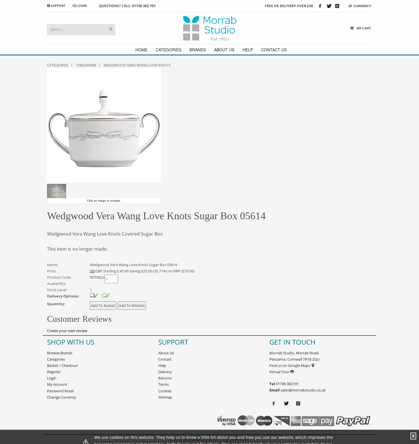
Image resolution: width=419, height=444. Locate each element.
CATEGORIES (168, 50)
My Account (57, 384)
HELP (248, 50)
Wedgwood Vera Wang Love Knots (137, 65)
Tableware (86, 65)
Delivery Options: (63, 296)
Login (51, 378)
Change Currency (61, 397)
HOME (141, 50)
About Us (166, 352)
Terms (163, 384)
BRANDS (198, 50)
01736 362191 (287, 383)
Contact (165, 359)
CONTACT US (274, 50)
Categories (57, 65)
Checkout (70, 365)
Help (162, 365)
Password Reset (60, 390)
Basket (52, 365)
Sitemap (165, 397)
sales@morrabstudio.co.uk (303, 390)
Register (54, 371)
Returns (165, 378)
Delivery (165, 371)
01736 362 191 (144, 5)
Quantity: (56, 303)
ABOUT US (224, 50)
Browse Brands (59, 352)
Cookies (165, 390)
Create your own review (67, 330)
